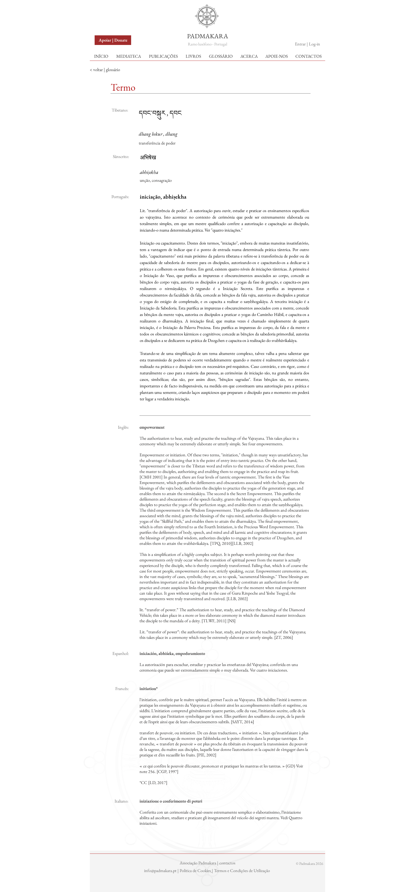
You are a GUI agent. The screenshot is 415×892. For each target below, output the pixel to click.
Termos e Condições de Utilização (242, 870)
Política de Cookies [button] (195, 870)
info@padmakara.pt (160, 870)
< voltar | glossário (105, 69)
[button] (106, 9)
